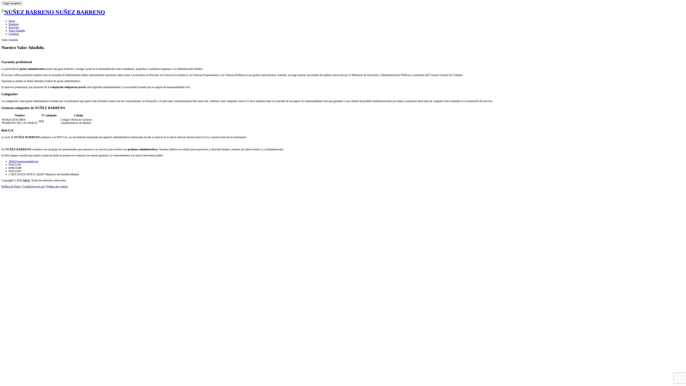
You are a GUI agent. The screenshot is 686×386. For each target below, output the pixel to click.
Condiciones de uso (34, 186)
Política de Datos (11, 186)
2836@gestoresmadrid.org (23, 161)
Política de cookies (57, 186)
